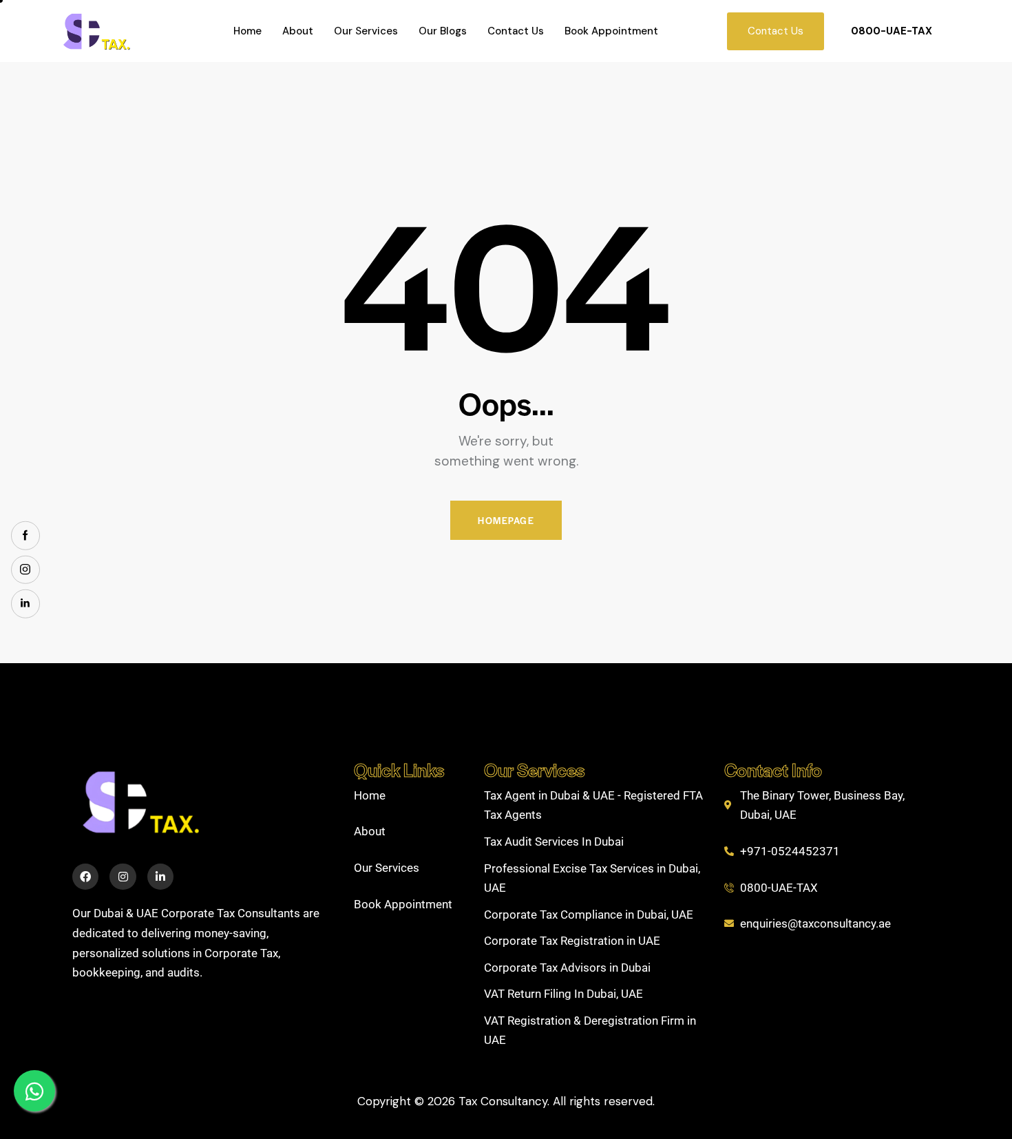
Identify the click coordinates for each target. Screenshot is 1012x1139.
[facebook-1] (25, 535)
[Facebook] (85, 877)
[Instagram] (122, 877)
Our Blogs (443, 31)
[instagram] (25, 569)
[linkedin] (25, 603)
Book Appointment (611, 31)
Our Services (366, 31)
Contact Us (515, 31)
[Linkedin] (160, 877)
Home (247, 31)
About (297, 31)
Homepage (506, 520)
